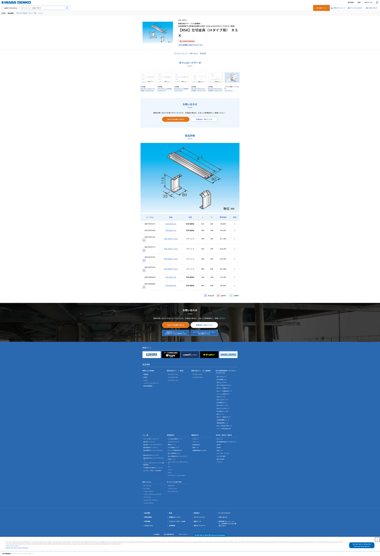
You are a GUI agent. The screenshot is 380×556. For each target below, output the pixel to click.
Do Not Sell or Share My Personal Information (210, 535)
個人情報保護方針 (169, 534)
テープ (170, 469)
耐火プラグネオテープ (223, 408)
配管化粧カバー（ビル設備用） (201, 371)
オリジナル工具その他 (174, 482)
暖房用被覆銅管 (147, 386)
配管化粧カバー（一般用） (176, 371)
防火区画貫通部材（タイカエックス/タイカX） (226, 372)
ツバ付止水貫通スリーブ (175, 439)
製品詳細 (203, 53)
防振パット (195, 447)
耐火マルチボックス (222, 399)
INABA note (148, 526)
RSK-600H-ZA (171, 230)
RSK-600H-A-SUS (171, 259)
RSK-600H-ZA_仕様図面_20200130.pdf (164, 89)
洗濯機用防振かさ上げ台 (199, 450)
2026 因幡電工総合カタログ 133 (190, 45)
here (103, 542)
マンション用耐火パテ (223, 394)
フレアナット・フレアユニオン (177, 475)
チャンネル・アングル (223, 453)
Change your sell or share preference (17, 547)
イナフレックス (172, 488)
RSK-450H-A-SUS (171, 249)
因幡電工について (175, 517)
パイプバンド (147, 497)
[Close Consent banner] (377, 539)
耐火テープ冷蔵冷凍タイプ (224, 391)
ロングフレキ (147, 486)
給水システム (146, 482)
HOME (3, 13)
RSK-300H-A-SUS (171, 238)
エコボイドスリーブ (173, 442)
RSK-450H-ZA (171, 224)
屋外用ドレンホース (149, 442)
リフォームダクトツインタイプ (152, 494)
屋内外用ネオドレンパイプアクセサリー (153, 459)
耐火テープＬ (220, 414)
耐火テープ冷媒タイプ (223, 388)
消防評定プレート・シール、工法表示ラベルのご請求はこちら (176, 333)
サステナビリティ (199, 517)
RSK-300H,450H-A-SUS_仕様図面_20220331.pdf (198, 89)
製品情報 (351, 2)
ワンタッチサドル (148, 503)
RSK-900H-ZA (171, 285)
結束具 (218, 447)
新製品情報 (148, 517)
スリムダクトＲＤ (197, 377)
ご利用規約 (156, 534)
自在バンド (220, 450)
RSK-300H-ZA (171, 277)
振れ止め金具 (220, 459)
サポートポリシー (184, 534)
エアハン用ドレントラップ (151, 439)
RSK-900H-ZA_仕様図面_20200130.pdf (181, 89)
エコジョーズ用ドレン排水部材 (152, 470)
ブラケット (220, 462)
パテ (169, 467)
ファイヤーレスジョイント (151, 383)
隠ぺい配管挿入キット (174, 453)
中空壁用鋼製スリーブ (223, 420)
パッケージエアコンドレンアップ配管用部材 (153, 464)
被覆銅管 (146, 374)
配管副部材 (170, 435)
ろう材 (145, 380)
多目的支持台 (196, 444)
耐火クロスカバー (222, 376)
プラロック (195, 439)
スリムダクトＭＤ (173, 377)
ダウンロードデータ (180, 53)
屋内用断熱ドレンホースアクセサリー (153, 451)
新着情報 (147, 521)
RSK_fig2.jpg (229, 90)
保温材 (145, 377)
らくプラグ (146, 488)
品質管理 (172, 526)
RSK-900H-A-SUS (171, 269)
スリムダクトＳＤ (173, 374)
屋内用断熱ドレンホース (150, 447)
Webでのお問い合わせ (175, 119)
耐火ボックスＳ (221, 397)
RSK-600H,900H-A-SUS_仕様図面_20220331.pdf (215, 89)
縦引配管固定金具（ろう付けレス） (227, 442)
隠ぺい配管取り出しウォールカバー (178, 456)
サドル (170, 472)
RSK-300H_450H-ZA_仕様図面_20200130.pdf (148, 89)
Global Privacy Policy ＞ (13, 546)
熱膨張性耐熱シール (222, 423)
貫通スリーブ (171, 444)
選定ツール (197, 521)
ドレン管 (145, 435)
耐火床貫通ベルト (222, 379)
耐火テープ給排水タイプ (224, 417)
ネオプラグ (171, 486)
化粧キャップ (172, 459)
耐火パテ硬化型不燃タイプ (224, 426)
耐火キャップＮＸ (222, 382)
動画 (359, 2)
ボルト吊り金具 (221, 456)
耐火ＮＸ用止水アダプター (224, 385)
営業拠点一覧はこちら (204, 119)
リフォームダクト (148, 491)
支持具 (218, 444)
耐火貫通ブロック (222, 402)
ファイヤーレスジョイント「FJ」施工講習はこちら (204, 333)
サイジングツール (173, 491)
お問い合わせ (193, 53)
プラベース (195, 442)
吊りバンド (220, 439)
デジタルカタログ (224, 513)
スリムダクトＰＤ (197, 374)
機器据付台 (195, 435)
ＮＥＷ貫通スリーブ (173, 447)
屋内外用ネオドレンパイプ (151, 455)
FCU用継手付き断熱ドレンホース (152, 467)
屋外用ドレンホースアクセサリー (152, 444)
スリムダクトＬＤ (173, 380)
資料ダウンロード (200, 526)
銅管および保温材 (148, 371)
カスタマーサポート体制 (177, 521)
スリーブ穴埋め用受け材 (224, 428)
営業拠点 (197, 513)
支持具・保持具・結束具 (224, 435)
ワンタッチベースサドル (150, 500)
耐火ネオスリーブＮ (222, 405)
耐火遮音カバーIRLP (222, 411)
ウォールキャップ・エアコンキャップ (178, 463)
